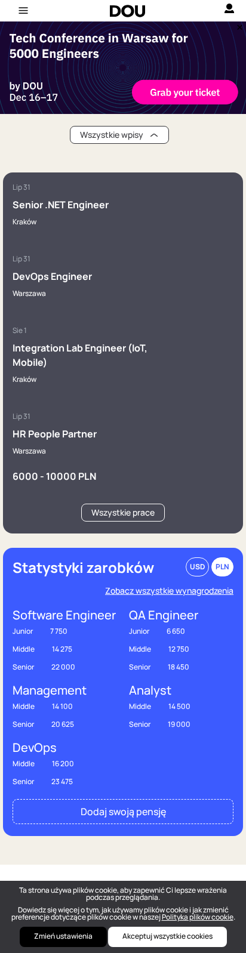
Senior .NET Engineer (61, 204)
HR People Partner (55, 433)
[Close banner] (237, 24)
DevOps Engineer (52, 276)
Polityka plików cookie (197, 917)
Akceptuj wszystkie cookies (167, 936)
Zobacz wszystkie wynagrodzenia (169, 590)
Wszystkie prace (123, 512)
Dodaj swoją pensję (123, 811)
